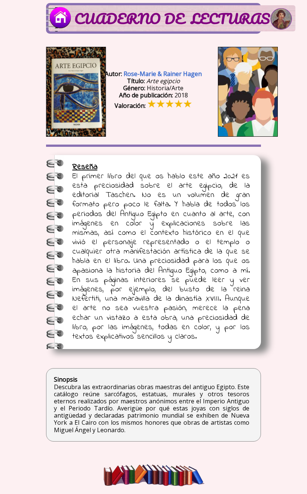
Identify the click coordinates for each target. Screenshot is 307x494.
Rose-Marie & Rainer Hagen (163, 74)
